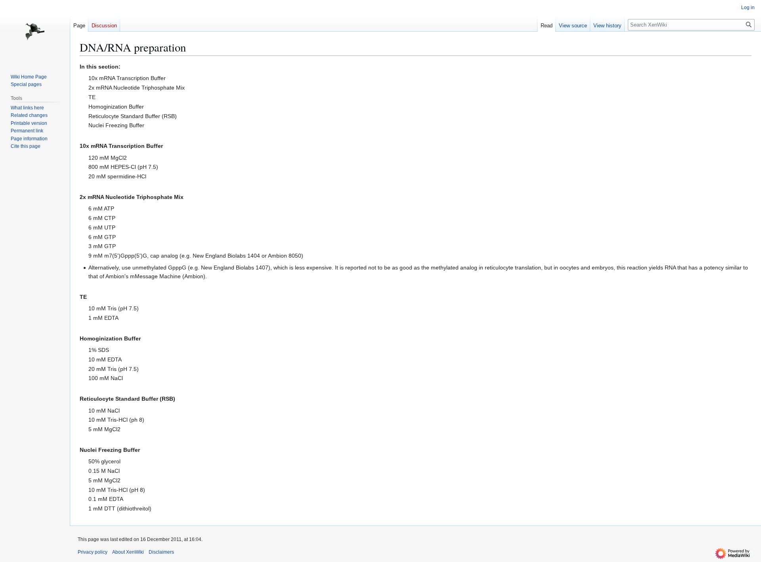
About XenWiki (128, 552)
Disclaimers (161, 552)
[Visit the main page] (35, 31)
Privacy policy (92, 552)
